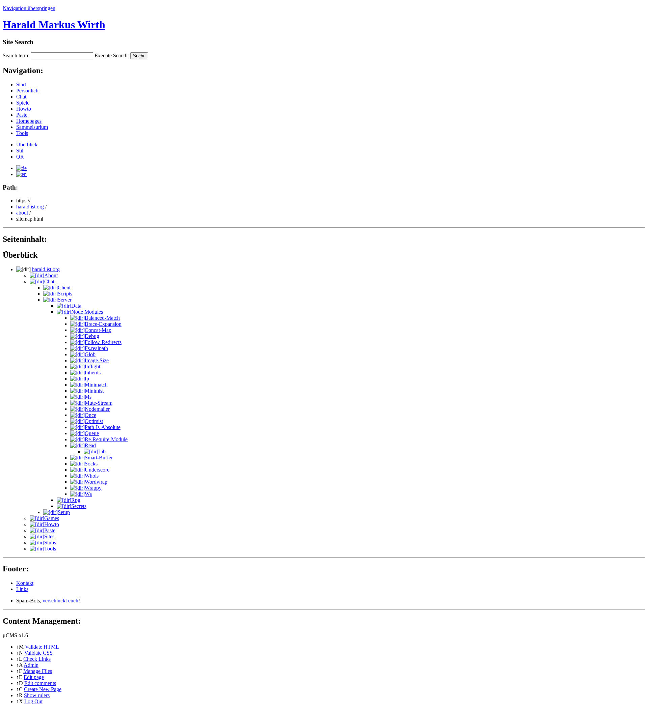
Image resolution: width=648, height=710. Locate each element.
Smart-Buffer (99, 457)
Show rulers (37, 695)
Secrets (78, 506)
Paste (21, 115)
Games (51, 518)
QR (20, 157)
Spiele (22, 103)
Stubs (50, 542)
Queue (92, 433)
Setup (64, 512)
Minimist (94, 391)
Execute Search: (111, 55)
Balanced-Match (102, 318)
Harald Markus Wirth (54, 25)
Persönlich (27, 90)
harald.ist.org (30, 206)
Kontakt (24, 583)
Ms (88, 397)
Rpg (75, 500)
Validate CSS (38, 653)
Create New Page (42, 689)
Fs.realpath (96, 348)
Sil (19, 150)
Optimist (94, 421)
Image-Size (97, 360)
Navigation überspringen (29, 8)
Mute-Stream (98, 403)
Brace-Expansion (103, 324)
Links (22, 589)
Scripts (65, 293)
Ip (87, 378)
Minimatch (96, 385)
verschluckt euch (60, 600)
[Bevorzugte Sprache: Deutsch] (21, 168)
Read (90, 445)
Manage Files (37, 671)
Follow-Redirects (103, 342)
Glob (90, 354)
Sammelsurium (32, 127)
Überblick (26, 144)
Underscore (97, 470)
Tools (22, 133)
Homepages (29, 121)
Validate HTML (42, 647)
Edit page (34, 677)
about (22, 213)
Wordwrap (96, 482)
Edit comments (40, 683)
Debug (92, 336)
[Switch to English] (21, 174)
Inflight (92, 366)
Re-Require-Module (106, 439)
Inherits (93, 372)
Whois (92, 476)
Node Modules (87, 312)
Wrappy (93, 488)
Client (64, 287)
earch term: (16, 55)
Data (76, 306)
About (51, 275)
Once (90, 415)
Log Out (33, 701)
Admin (31, 665)
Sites (49, 536)
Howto (23, 109)
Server (65, 300)
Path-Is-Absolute (102, 427)
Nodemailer (97, 409)
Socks (91, 463)
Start (21, 84)
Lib (102, 451)
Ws (88, 494)
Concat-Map (98, 330)
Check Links (37, 659)
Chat (21, 97)
